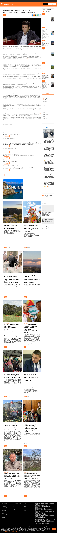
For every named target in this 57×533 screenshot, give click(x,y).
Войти (46, 4)
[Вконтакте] (52, 0)
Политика (45, 106)
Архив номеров (27, 507)
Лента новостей (46, 9)
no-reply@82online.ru (43, 517)
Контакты (25, 510)
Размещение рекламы (28, 509)
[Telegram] (40, 15)
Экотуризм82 (45, 114)
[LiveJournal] (35, 15)
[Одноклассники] (50, 0)
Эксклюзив (45, 108)
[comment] (49, 11)
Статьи (25, 506)
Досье (44, 112)
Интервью (45, 110)
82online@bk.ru (43, 514)
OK (54, 528)
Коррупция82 (45, 105)
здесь (28, 58)
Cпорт (44, 116)
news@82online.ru (38, 514)
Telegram (14, 509)
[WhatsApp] (37, 15)
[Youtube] (54, 0)
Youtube (14, 507)
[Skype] (38, 15)
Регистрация (52, 4)
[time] (43, 11)
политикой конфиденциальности (9, 531)
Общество (45, 103)
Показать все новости (48, 93)
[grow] (46, 11)
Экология (45, 120)
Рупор (25, 511)
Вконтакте (15, 506)
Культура (45, 118)
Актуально (45, 101)
